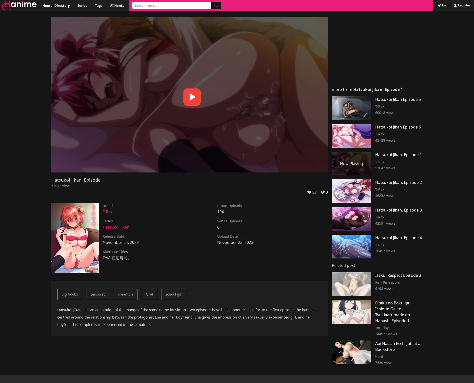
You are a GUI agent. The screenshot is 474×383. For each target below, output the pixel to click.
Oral (149, 294)
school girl (174, 294)
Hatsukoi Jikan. (116, 227)
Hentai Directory (56, 5)
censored (98, 294)
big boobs (69, 294)
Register (463, 5)
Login (446, 5)
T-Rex (108, 211)
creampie (126, 294)
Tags (98, 5)
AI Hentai (117, 5)
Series (82, 5)
